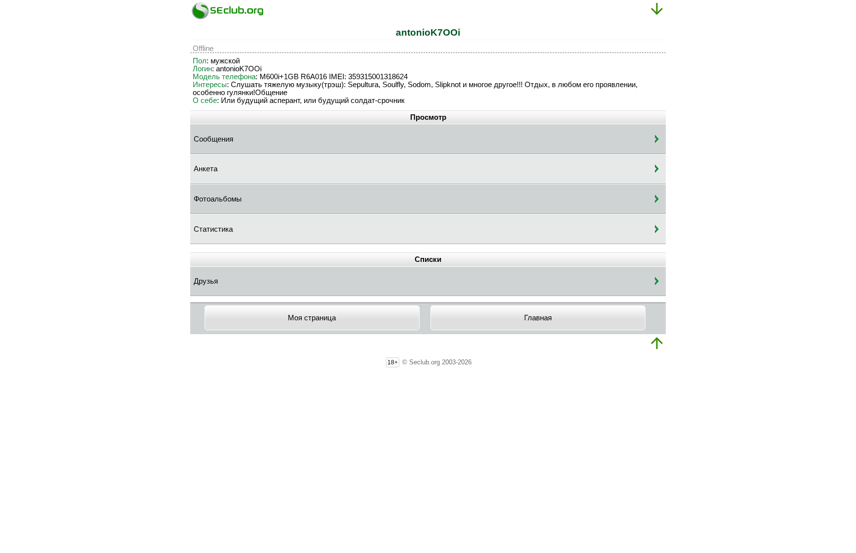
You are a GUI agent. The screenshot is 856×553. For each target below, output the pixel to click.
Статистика (213, 229)
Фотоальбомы (218, 199)
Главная (538, 318)
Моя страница (312, 318)
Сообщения (213, 139)
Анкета (205, 169)
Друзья (206, 281)
